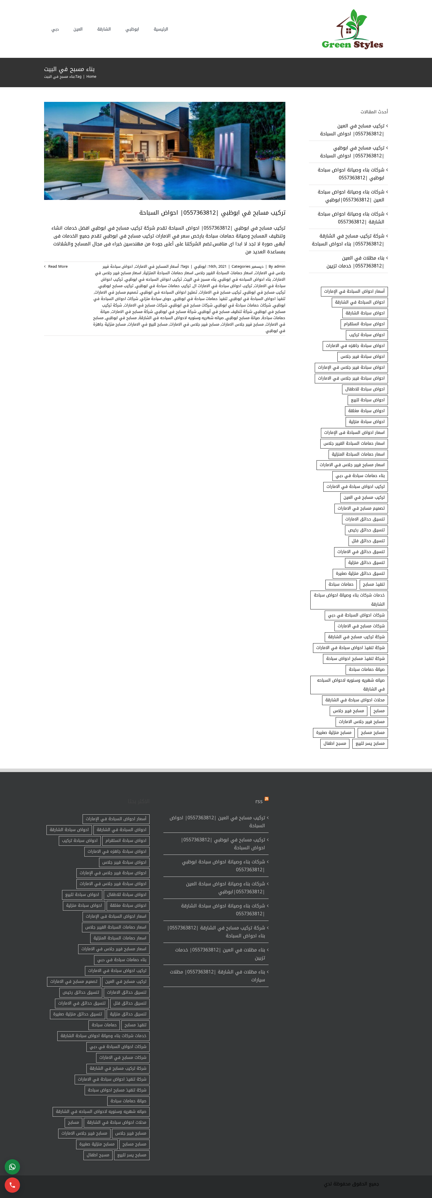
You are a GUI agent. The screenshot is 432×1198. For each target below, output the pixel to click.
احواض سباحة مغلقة (366, 411)
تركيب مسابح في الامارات (220, 292)
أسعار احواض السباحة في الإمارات (354, 291)
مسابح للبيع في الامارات (148, 324)
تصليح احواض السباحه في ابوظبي (168, 292)
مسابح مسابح (373, 733)
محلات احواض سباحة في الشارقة (355, 700)
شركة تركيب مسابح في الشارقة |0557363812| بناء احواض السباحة (348, 239)
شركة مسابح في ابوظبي (175, 311)
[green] (351, 10)
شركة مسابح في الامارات (132, 311)
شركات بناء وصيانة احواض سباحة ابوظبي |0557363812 (351, 173)
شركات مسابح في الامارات (145, 305)
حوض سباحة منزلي (155, 298)
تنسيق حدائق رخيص (366, 530)
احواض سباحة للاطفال (365, 389)
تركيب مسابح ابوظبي (116, 285)
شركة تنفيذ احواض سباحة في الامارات (350, 648)
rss (259, 801)
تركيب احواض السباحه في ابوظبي (153, 279)
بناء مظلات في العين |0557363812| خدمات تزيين (355, 261)
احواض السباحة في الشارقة (360, 302)
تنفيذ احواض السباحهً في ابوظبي (257, 298)
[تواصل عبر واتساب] (12, 1167)
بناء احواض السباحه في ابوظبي (244, 279)
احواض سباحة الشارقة (365, 313)
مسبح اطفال (335, 743)
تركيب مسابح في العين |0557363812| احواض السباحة (352, 129)
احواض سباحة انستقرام (364, 324)
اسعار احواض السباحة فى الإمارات (354, 433)
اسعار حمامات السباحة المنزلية (168, 273)
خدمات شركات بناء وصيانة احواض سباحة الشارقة (349, 599)
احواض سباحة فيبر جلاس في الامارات (351, 378)
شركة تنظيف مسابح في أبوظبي (225, 311)
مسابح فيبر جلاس (348, 711)
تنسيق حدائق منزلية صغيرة (360, 573)
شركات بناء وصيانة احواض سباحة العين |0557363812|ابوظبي (351, 195)
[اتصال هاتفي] (12, 1185)
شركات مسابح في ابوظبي (190, 305)
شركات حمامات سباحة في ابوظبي (243, 305)
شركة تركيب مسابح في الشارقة (356, 637)
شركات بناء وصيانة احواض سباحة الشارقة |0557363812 (351, 217)
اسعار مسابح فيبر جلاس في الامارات (352, 465)
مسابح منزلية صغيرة (333, 733)
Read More (57, 266)
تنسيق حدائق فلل (368, 541)
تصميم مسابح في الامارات (116, 292)
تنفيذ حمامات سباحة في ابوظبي (200, 298)
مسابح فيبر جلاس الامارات (242, 324)
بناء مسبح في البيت (200, 279)
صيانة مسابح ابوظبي (243, 317)
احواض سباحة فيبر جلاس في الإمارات (351, 367)
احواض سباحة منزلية (367, 422)
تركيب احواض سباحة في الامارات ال (222, 285)
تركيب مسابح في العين (364, 497)
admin (279, 266)
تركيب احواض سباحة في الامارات (355, 487)
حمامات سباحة (341, 584)
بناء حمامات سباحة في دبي (360, 476)
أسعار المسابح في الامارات (157, 266)
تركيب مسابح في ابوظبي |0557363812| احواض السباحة (212, 212)
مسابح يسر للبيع (370, 743)
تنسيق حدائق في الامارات (361, 552)
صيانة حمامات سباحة (367, 669)
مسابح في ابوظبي (121, 317)
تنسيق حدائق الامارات (365, 519)
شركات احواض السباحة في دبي (356, 615)
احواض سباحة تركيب (367, 335)
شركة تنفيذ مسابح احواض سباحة (355, 659)
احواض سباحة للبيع (368, 400)
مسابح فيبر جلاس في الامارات (194, 324)
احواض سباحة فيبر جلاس (363, 356)
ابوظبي (200, 266)
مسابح (379, 711)
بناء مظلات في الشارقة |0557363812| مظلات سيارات (217, 975)
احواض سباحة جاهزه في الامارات (355, 346)
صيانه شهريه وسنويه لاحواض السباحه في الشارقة (181, 317)
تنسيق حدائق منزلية (366, 563)
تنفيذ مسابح (374, 584)
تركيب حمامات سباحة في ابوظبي (163, 285)
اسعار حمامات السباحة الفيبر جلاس (224, 273)
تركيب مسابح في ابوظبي (264, 292)
